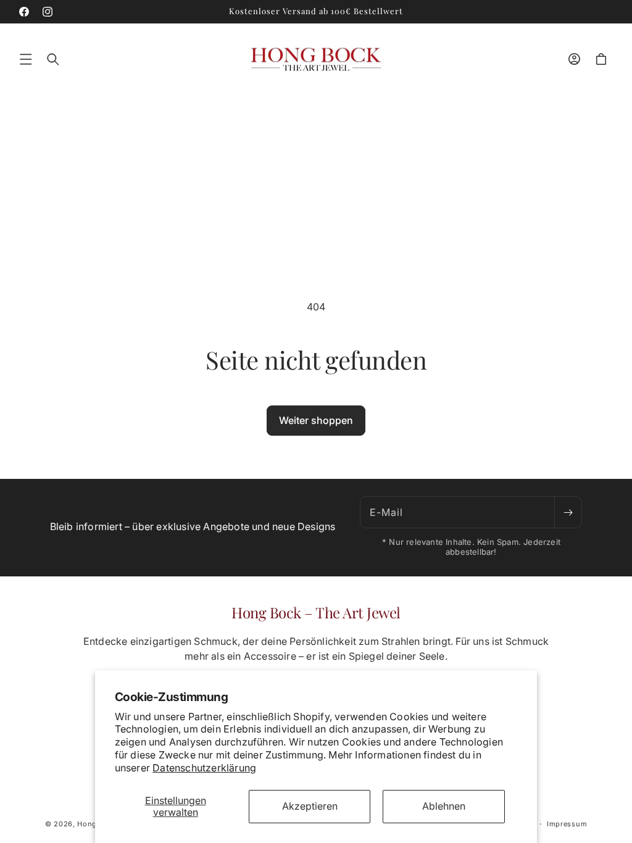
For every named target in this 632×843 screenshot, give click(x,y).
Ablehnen (443, 806)
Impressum (567, 824)
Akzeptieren (310, 806)
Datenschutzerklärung (204, 768)
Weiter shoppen (316, 420)
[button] (26, 59)
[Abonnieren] (567, 512)
